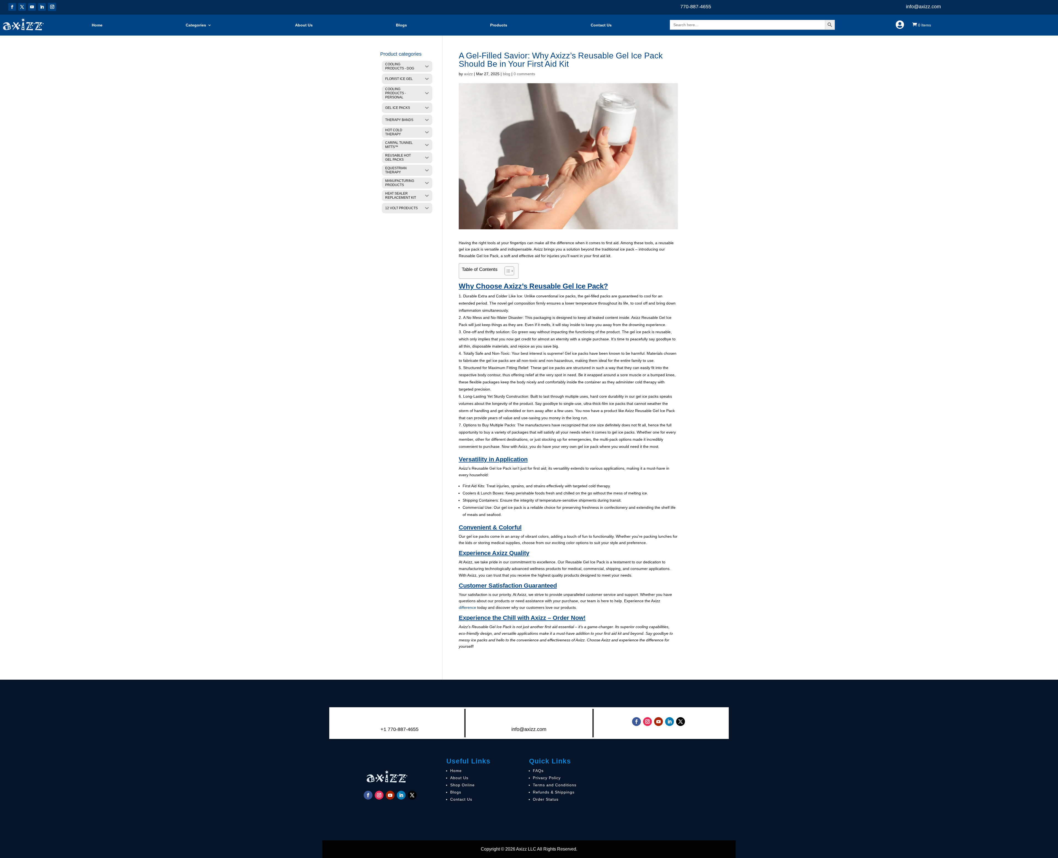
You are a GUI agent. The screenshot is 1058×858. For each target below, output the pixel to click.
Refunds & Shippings (553, 792)
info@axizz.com (923, 6)
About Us (304, 25)
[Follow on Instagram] (52, 7)
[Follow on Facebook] (12, 7)
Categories (196, 25)
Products (498, 25)
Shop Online (462, 785)
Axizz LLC (526, 849)
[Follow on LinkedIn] (42, 7)
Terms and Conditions (554, 785)
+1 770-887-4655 (399, 729)
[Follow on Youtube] (32, 7)
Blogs (401, 25)
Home (97, 25)
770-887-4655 (695, 6)
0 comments (524, 74)
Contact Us (601, 25)
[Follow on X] (22, 7)
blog (506, 74)
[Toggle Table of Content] (506, 271)
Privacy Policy (547, 778)
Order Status (545, 799)
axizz (468, 74)
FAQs (538, 770)
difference (467, 607)
